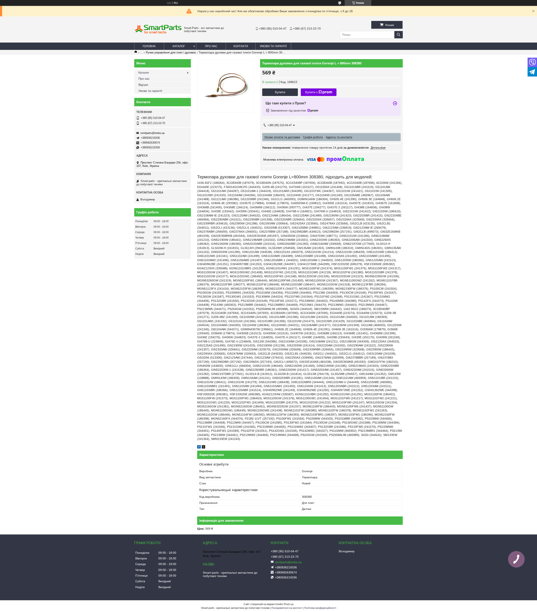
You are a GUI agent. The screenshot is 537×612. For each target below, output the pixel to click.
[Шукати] (398, 34)
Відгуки (143, 84)
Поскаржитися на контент (286, 608)
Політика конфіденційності (320, 608)
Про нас (211, 46)
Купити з (311, 92)
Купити (280, 92)
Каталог (179, 46)
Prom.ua (288, 604)
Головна (149, 46)
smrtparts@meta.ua (152, 133)
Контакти (240, 46)
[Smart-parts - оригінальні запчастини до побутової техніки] (158, 32)
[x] (203, 447)
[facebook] (199, 447)
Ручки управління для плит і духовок (171, 52)
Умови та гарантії (273, 46)
